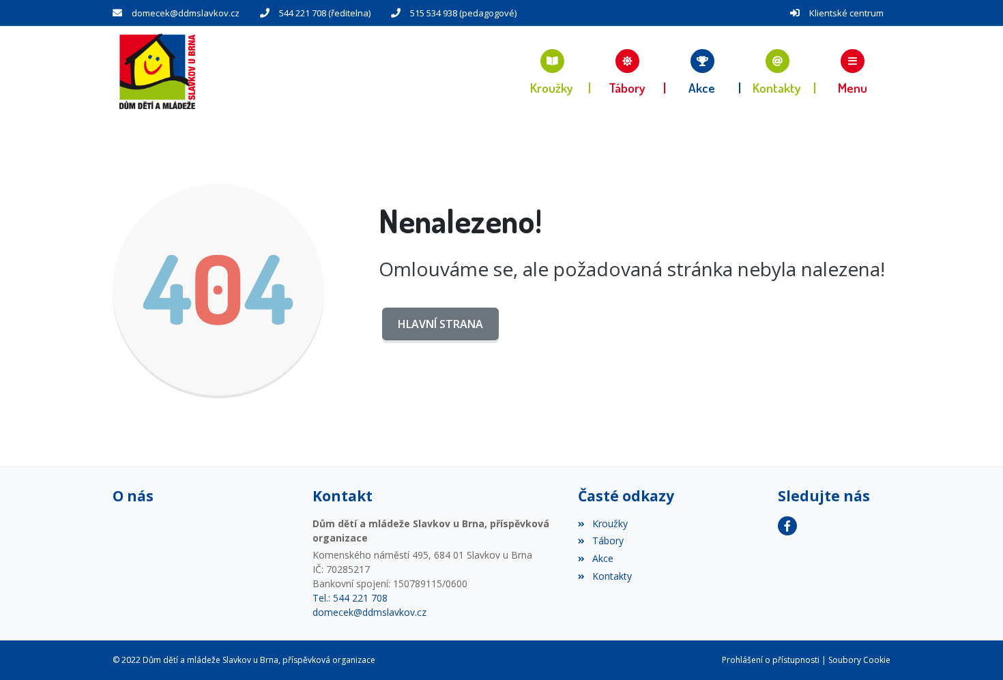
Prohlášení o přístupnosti (770, 660)
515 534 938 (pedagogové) (463, 13)
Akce (602, 558)
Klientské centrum (846, 13)
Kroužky (609, 523)
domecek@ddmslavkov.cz (185, 13)
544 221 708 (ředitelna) (324, 13)
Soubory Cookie (859, 660)
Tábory (607, 540)
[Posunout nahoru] (972, 649)
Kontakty (611, 576)
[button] (852, 71)
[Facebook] (787, 525)
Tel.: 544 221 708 (350, 597)
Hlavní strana (440, 323)
